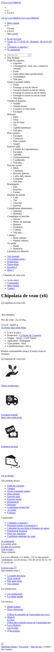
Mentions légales (9, 646)
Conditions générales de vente (21, 536)
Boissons (11, 114)
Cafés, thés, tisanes (22, 176)
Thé (15, 200)
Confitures (18, 170)
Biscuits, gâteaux (21, 173)
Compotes (18, 178)
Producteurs (12, 261)
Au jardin (11, 243)
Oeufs (16, 84)
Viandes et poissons (16, 101)
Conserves (18, 138)
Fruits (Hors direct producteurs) (28, 74)
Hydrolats (17, 227)
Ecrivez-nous (7, 568)
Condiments (19, 160)
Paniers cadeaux (20, 240)
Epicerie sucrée (14, 499)
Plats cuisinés (13, 133)
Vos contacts (13, 583)
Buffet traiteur (13, 606)
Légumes (17, 63)
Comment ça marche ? (17, 47)
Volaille (16, 103)
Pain (15, 187)
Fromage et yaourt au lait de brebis (29, 93)
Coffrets (17, 230)
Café (15, 197)
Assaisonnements (21, 157)
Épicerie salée (13, 146)
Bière (15, 117)
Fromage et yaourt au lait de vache (29, 95)
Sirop (15, 119)
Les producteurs (14, 594)
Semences (18, 248)
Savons (16, 219)
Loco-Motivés (22, 251)
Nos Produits (13, 58)
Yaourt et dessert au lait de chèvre (29, 90)
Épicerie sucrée (14, 165)
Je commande (13, 49)
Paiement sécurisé (9, 446)
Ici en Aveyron (14, 39)
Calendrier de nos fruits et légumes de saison (28, 528)
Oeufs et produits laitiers (18, 82)
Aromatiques (19, 76)
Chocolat (17, 203)
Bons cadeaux (20, 238)
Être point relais (14, 581)
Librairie (11, 251)
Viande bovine (20, 106)
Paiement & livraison (17, 531)
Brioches (17, 189)
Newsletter (15, 631)
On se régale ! (7, 475)
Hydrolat (17, 213)
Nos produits (13, 256)
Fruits (16, 71)
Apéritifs (17, 154)
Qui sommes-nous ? (16, 259)
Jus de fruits (18, 122)
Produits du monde (16, 195)
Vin (15, 125)
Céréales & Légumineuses (25, 149)
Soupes (16, 144)
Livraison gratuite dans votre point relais (11, 416)
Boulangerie (13, 184)
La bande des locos (16, 575)
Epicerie (17, 205)
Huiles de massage (22, 221)
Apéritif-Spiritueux (22, 127)
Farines (16, 192)
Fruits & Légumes (15, 60)
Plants (16, 246)
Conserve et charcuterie (24, 109)
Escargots (17, 111)
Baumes (17, 224)
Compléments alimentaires (19, 208)
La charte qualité (15, 596)
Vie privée (23, 646)
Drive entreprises (15, 609)
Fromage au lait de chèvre (25, 87)
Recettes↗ (12, 267)
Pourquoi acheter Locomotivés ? (22, 525)
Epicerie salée (13, 496)
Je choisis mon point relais (13, 327)
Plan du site (37, 646)
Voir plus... (18, 79)
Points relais (13, 264)
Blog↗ (10, 270)
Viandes (11, 488)
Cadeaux (11, 235)
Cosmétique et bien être (18, 216)
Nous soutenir (13, 578)
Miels (15, 168)
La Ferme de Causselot (30, 335)
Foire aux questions (16, 533)
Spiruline (17, 211)
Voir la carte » (7, 549)
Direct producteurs (10, 385)
